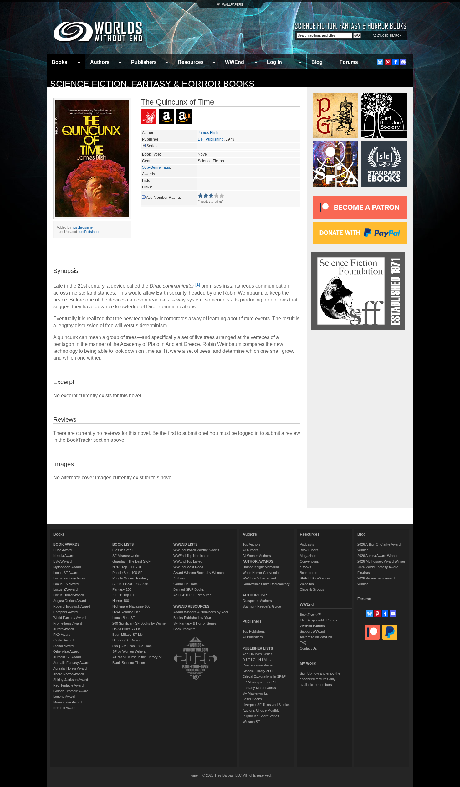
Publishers (144, 62)
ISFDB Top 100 (123, 595)
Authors (100, 62)
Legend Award (64, 696)
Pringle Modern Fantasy (130, 578)
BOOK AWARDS (66, 544)
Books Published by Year (192, 618)
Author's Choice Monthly (261, 710)
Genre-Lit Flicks (185, 584)
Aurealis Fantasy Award (71, 663)
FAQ (303, 643)
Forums (349, 62)
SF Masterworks (255, 693)
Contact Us (308, 648)
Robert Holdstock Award (71, 606)
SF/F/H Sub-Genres (315, 578)
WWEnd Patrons (312, 626)
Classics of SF (123, 550)
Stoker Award (63, 646)
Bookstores (308, 572)
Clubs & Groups (312, 589)
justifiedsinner (83, 227)
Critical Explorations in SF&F (264, 676)
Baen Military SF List (127, 634)
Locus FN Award (66, 584)
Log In (274, 62)
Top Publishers (254, 631)
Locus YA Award (65, 589)
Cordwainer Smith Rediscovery (266, 584)
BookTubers (309, 550)
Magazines (308, 556)
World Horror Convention (261, 572)
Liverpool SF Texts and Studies (266, 705)
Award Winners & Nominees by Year (200, 612)
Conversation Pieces (258, 665)
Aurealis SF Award (67, 657)
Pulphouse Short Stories (261, 716)
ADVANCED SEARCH (387, 35)
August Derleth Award (69, 601)
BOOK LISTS (123, 544)
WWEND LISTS (185, 544)
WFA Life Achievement (259, 578)
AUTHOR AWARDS (258, 561)
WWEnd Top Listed (187, 561)
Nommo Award (64, 708)
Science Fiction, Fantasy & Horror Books (152, 84)
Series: (152, 146)
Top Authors (252, 544)
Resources (191, 62)
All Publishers (253, 637)
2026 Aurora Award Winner (377, 556)
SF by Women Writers (129, 651)
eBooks (305, 567)
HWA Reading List (126, 612)
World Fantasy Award (69, 618)
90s (149, 646)
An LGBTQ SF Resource (192, 595)
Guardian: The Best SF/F (131, 561)
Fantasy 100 (121, 589)
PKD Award (61, 634)
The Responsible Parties (318, 620)
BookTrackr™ (184, 629)
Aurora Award (63, 629)
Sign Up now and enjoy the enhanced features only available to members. (320, 679)
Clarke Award (63, 640)
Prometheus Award (67, 623)
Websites (307, 584)
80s (140, 646)
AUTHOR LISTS (255, 595)
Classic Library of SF (258, 671)
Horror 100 (120, 601)
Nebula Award (63, 556)
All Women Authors (257, 556)
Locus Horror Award (68, 595)
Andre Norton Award (68, 674)
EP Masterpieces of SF (260, 682)
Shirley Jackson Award (70, 680)
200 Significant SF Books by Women (139, 623)
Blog (317, 62)
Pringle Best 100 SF (127, 572)
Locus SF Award (65, 572)
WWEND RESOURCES (191, 606)
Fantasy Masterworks (259, 688)
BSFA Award (62, 561)
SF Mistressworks (126, 556)
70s (132, 646)
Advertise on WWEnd (316, 637)
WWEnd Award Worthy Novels (196, 550)
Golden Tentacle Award (70, 691)
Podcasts (307, 544)
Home (193, 775)
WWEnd (234, 62)
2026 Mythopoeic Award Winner (381, 561)
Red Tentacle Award (68, 685)
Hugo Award (62, 550)
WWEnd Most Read (188, 567)
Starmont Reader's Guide (262, 606)
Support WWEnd (312, 631)
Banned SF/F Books (188, 589)
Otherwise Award (66, 651)
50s (115, 646)
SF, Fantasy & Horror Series (195, 623)
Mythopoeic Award (67, 567)
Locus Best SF (123, 618)
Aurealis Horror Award (70, 668)
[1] (197, 284)
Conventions (309, 561)
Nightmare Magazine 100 (131, 606)
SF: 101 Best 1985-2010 (130, 584)
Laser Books (252, 699)
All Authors (250, 550)
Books (59, 62)
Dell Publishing (211, 139)
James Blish (208, 133)
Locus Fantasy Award (69, 578)
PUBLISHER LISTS (258, 648)
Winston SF (251, 721)
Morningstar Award (67, 702)
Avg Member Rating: (163, 197)
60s (123, 646)
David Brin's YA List (126, 629)
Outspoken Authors (257, 601)
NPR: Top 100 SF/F (127, 567)
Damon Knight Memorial (261, 567)
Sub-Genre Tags (156, 167)
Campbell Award (65, 612)
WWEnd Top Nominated (191, 556)
